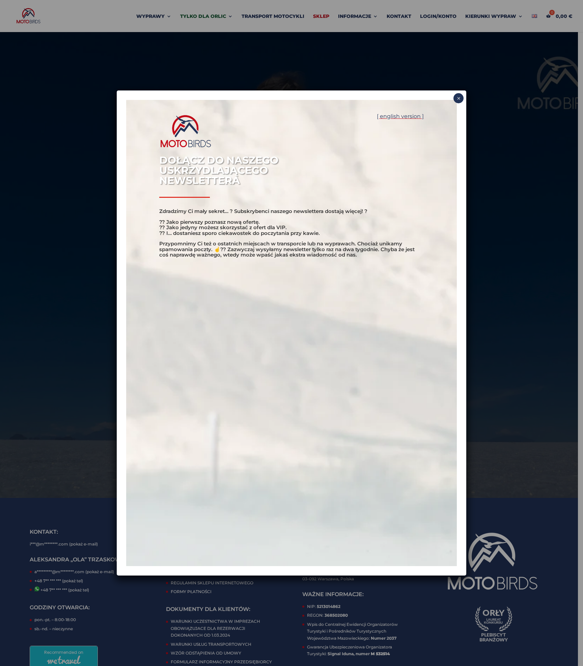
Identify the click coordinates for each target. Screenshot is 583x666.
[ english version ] (400, 116)
